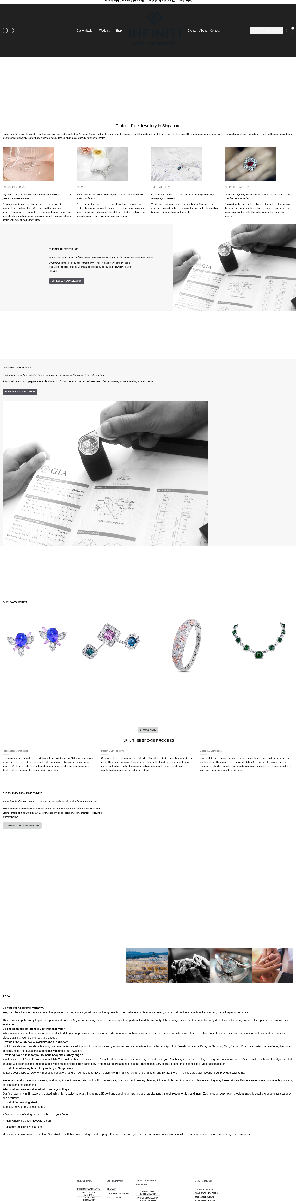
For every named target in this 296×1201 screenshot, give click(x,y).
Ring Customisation (147, 1198)
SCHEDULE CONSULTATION (266, 30)
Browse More (148, 730)
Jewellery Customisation (147, 1193)
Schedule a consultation (67, 281)
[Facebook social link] (5, 30)
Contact (111, 1189)
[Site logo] (154, 30)
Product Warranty (88, 1189)
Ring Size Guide (51, 1134)
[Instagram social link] (11, 30)
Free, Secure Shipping (89, 1193)
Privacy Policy (115, 1198)
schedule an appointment (164, 1134)
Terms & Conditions (118, 1193)
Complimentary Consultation (22, 825)
